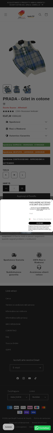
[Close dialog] (51, 201)
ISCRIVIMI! (39, 223)
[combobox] (30, 219)
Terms (32, 230)
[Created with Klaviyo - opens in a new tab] (26, 233)
